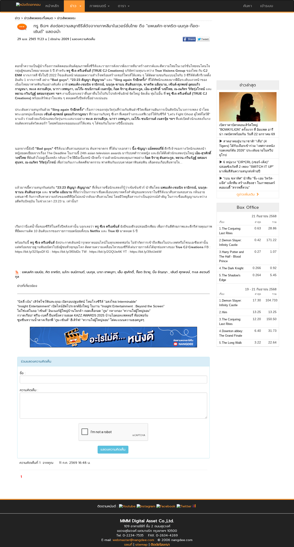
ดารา (121, 6)
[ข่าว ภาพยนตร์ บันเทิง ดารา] (28, 3)
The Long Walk (232, 342)
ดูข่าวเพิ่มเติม (246, 194)
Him (224, 312)
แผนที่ (128, 544)
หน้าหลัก (52, 6)
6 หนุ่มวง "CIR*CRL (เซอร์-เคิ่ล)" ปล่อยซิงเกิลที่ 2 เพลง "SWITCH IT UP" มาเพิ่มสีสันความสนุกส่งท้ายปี (246, 166)
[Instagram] (146, 506)
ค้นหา (247, 6)
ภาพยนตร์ (97, 6)
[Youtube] (127, 506)
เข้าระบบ (266, 6)
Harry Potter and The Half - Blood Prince (231, 256)
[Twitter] (184, 506)
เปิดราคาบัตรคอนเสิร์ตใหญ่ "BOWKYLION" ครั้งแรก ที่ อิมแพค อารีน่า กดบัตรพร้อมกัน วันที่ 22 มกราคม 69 (247, 129)
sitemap (141, 544)
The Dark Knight (232, 268)
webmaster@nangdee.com (133, 540)
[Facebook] (165, 506)
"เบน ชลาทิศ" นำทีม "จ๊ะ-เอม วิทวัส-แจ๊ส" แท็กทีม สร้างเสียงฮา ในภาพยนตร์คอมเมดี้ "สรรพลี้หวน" (247, 182)
